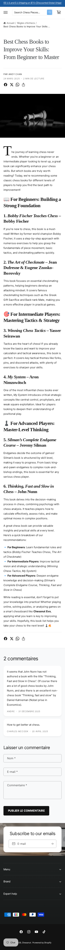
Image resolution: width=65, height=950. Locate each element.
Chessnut (26, 942)
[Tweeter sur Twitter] (12, 84)
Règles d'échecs (26, 23)
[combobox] (32, 12)
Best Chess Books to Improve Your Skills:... (26, 26)
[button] (5, 12)
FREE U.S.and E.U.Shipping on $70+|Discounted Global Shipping (32, 2)
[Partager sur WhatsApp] (17, 84)
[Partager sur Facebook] (5, 84)
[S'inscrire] (52, 844)
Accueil (10, 23)
